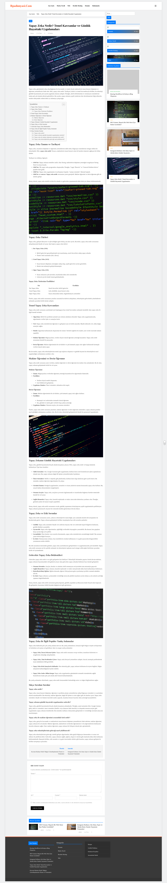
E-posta (57, 795)
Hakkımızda (96, 6)
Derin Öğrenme (38, 120)
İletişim (90, 844)
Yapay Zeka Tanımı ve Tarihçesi (40, 107)
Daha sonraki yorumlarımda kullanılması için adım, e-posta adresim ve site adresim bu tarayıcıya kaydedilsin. (62, 802)
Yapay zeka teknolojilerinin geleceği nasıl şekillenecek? (49, 139)
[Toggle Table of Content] (63, 104)
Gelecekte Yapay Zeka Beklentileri (40, 126)
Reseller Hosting (77, 6)
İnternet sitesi (83, 795)
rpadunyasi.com (21, 5)
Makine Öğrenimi (39, 117)
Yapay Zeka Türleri (36, 109)
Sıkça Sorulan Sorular (37, 131)
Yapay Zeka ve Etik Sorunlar (39, 124)
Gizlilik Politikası (92, 848)
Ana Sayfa (51, 6)
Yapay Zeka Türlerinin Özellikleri (43, 111)
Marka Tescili (61, 6)
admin (32, 33)
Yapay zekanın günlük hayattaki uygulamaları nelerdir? (49, 135)
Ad (32, 795)
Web (68, 6)
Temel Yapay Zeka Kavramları (39, 113)
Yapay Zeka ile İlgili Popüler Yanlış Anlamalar (44, 128)
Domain (87, 6)
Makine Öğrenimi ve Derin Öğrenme (41, 115)
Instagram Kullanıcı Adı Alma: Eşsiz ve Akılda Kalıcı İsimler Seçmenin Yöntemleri (89, 827)
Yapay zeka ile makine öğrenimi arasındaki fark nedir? (49, 137)
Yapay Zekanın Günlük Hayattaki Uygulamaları (44, 122)
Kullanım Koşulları (93, 851)
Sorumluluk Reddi (93, 855)
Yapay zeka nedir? (39, 133)
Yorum (33, 773)
